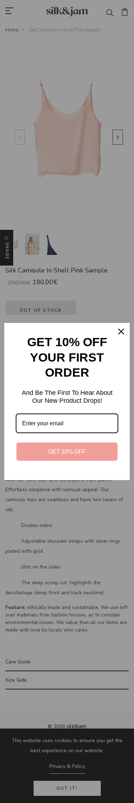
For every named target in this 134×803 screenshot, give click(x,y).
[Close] (121, 331)
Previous (17, 137)
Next (116, 137)
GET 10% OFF (67, 452)
